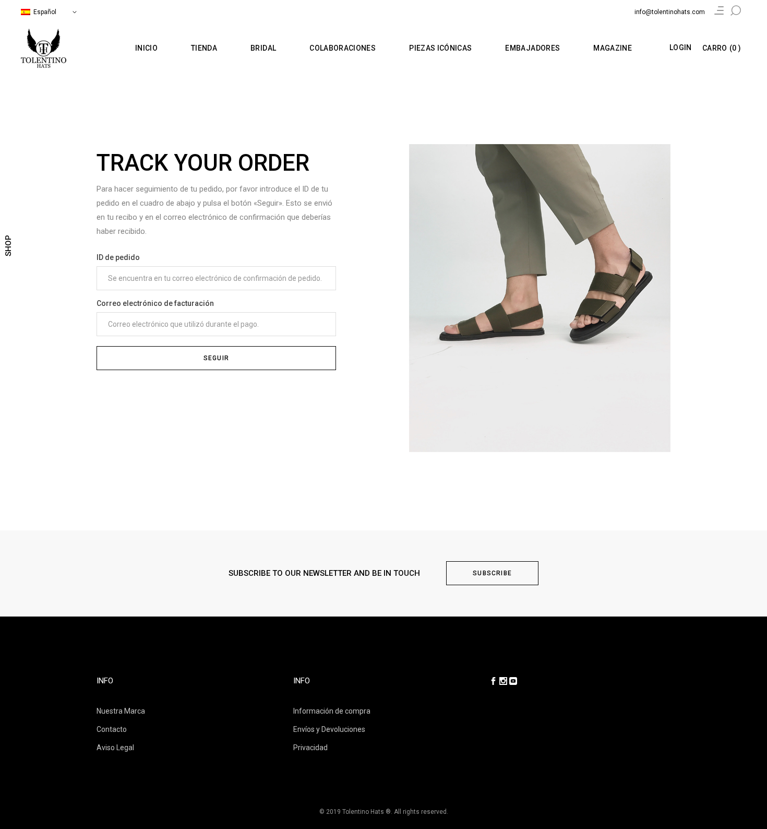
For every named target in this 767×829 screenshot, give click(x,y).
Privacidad (310, 747)
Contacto (112, 729)
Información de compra (331, 711)
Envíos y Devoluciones (329, 729)
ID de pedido (118, 257)
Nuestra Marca (121, 711)
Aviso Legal (115, 747)
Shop (8, 245)
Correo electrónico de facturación (155, 303)
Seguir (216, 358)
